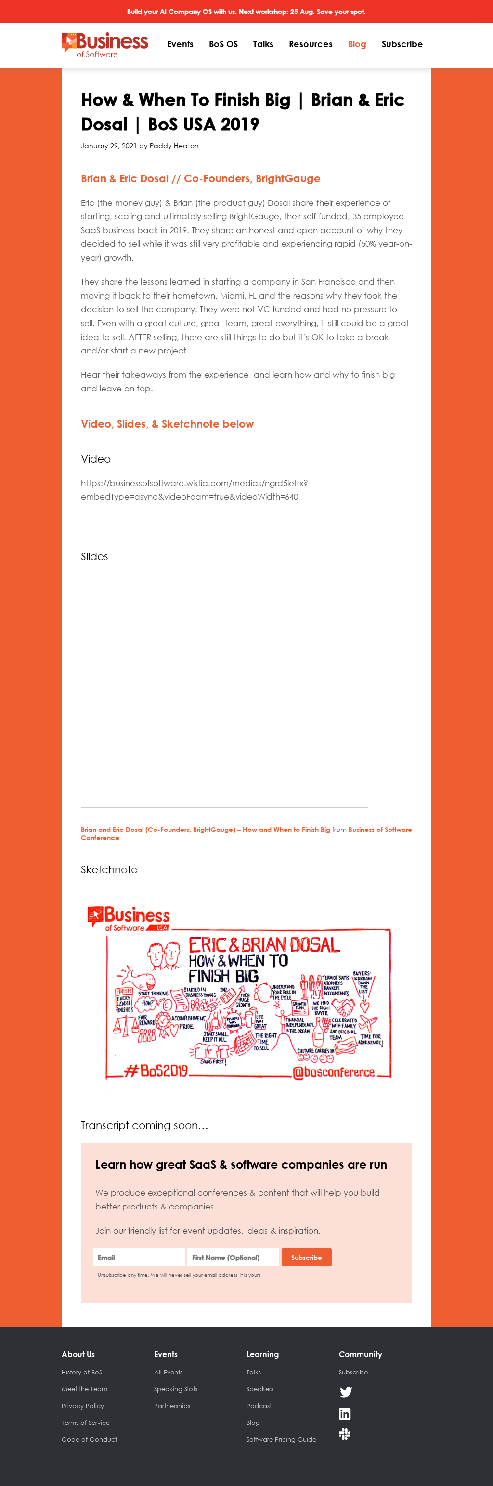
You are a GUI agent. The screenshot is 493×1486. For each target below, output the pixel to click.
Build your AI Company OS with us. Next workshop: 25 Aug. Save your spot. (246, 11)
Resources (311, 43)
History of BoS (82, 1372)
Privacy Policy (83, 1406)
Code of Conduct (89, 1439)
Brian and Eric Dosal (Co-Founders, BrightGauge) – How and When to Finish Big (205, 829)
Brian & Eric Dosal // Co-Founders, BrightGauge (201, 178)
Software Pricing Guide (281, 1439)
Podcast (259, 1406)
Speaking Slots (175, 1389)
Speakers (259, 1389)
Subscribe (402, 43)
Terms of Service (86, 1422)
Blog (357, 43)
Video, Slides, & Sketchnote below (167, 423)
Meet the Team (84, 1389)
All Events (168, 1372)
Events (180, 43)
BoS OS (223, 43)
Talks (263, 43)
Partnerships (172, 1406)
